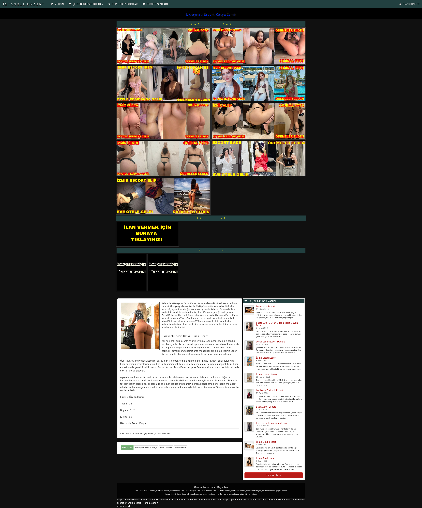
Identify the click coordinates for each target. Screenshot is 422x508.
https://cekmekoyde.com (131, 499)
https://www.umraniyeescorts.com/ (202, 499)
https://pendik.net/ (233, 499)
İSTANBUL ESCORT (23, 4)
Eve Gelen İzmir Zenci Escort (272, 423)
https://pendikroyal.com (278, 499)
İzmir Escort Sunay (266, 374)
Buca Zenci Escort (266, 407)
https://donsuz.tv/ (254, 499)
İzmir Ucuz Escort (266, 442)
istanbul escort (133, 503)
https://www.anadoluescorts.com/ (164, 499)
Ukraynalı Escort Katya (146, 447)
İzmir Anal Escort (266, 458)
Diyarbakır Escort (265, 306)
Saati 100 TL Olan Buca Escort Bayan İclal (277, 324)
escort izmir (180, 447)
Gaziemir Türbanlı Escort (269, 390)
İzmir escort (166, 447)
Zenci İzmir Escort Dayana (270, 341)
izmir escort (123, 506)
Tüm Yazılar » (273, 475)
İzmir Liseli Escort (266, 358)
